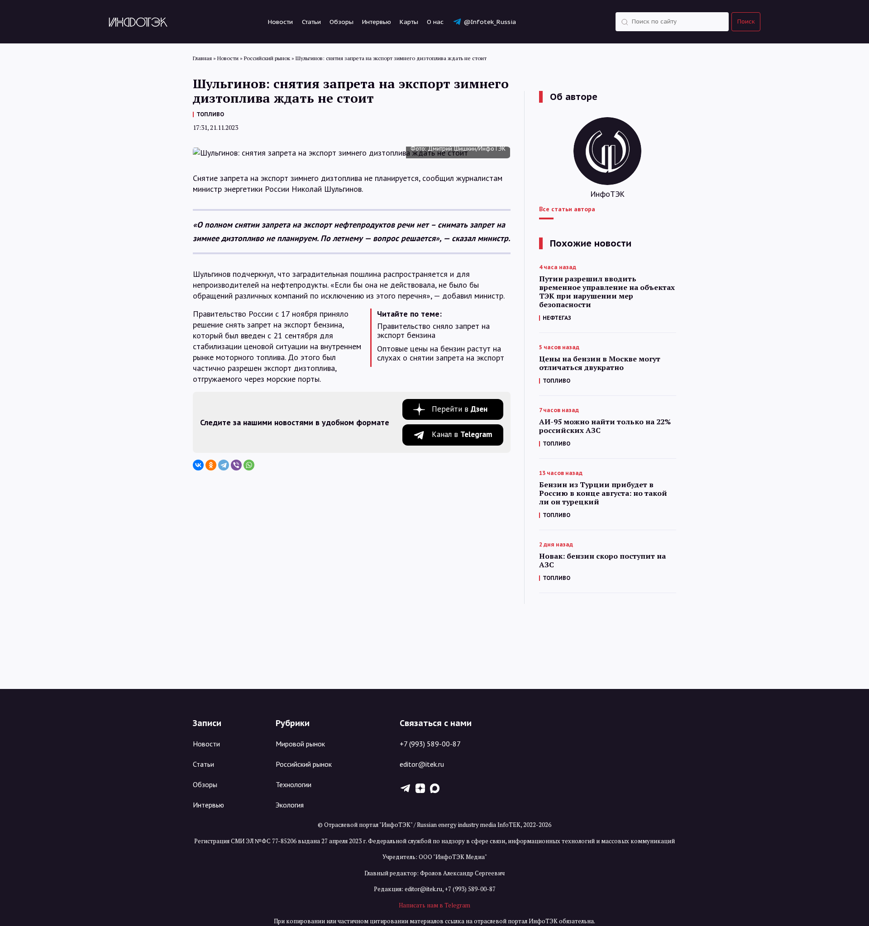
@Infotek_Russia (489, 22)
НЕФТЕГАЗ (557, 317)
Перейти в (459, 409)
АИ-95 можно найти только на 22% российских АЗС (605, 426)
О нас (435, 22)
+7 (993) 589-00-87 (430, 743)
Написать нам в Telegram (434, 905)
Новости (280, 22)
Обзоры (341, 22)
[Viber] (236, 465)
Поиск (746, 21)
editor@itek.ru (422, 764)
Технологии (293, 784)
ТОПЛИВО (210, 114)
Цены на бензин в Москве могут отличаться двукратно (599, 363)
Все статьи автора (567, 209)
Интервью (376, 22)
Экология (290, 804)
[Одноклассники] (210, 465)
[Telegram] (223, 465)
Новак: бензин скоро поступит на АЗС (602, 560)
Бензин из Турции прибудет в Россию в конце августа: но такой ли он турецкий (603, 493)
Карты (409, 22)
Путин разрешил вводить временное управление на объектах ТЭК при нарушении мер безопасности (607, 292)
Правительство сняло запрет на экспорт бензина (433, 331)
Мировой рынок (300, 743)
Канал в (462, 434)
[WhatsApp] (249, 465)
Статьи (311, 22)
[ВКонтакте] (198, 465)
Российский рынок (304, 764)
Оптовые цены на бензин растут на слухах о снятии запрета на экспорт (440, 353)
